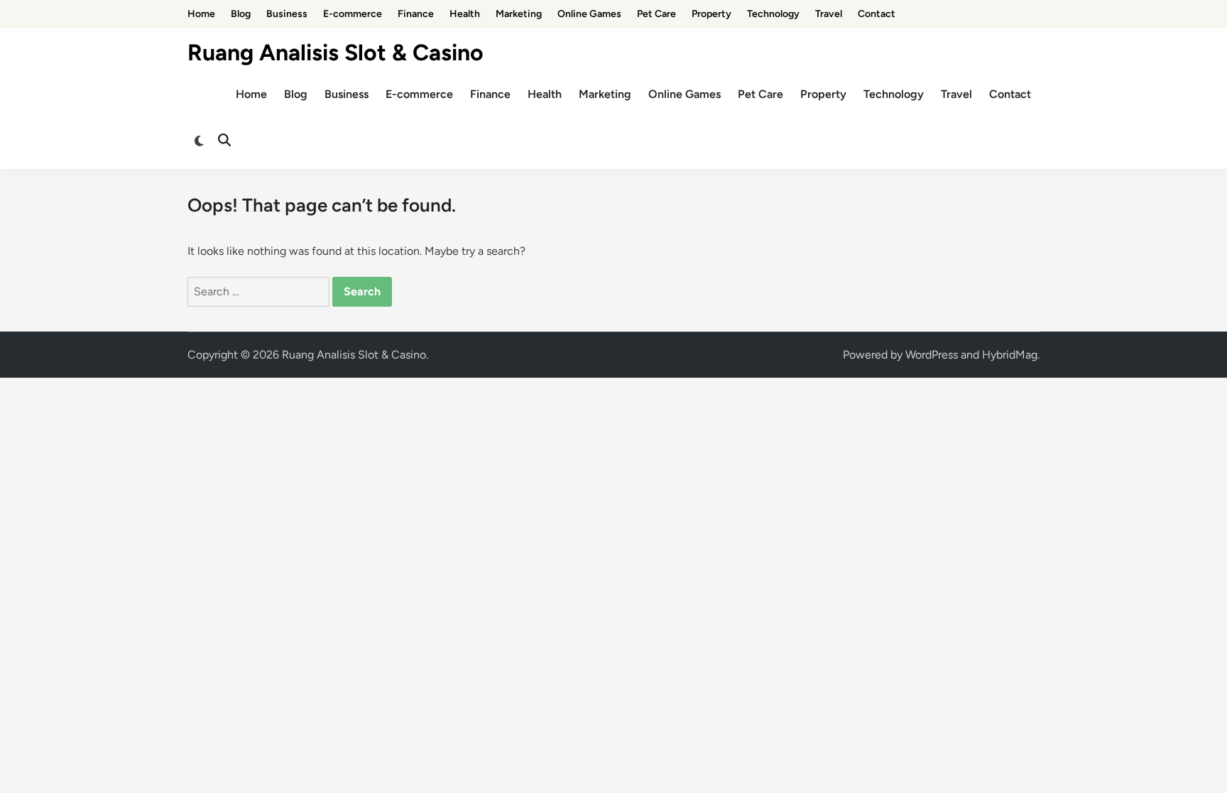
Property (711, 14)
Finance (416, 14)
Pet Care (656, 14)
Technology (773, 14)
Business (286, 14)
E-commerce (352, 14)
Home (201, 14)
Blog (241, 14)
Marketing (519, 14)
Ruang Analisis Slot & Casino (335, 52)
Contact (876, 14)
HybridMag (1009, 354)
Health (464, 14)
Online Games (589, 14)
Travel (828, 14)
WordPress (931, 354)
